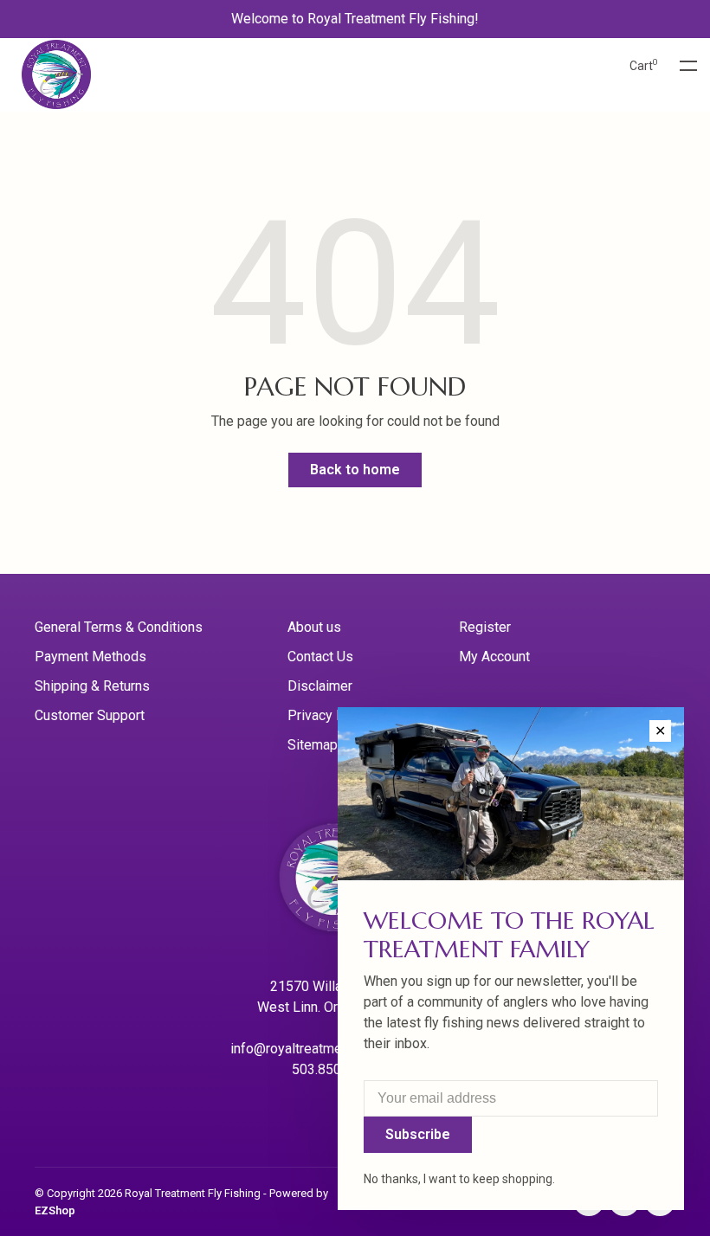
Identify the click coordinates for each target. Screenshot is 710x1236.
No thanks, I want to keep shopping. (459, 1179)
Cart (643, 66)
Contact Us (320, 656)
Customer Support (90, 715)
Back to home (355, 469)
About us (314, 627)
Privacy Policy (330, 715)
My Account (494, 656)
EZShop (55, 1210)
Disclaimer (319, 686)
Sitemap (312, 745)
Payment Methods (90, 656)
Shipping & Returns (92, 686)
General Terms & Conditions (119, 627)
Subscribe (417, 1134)
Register (485, 627)
